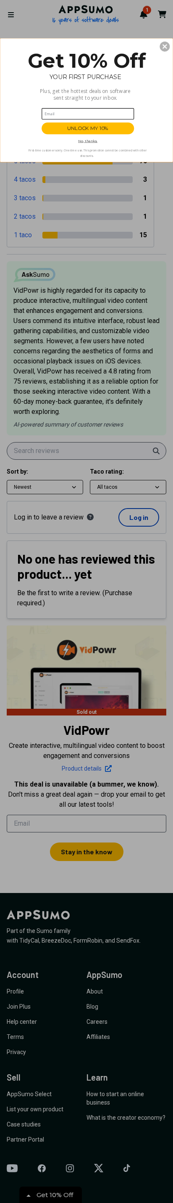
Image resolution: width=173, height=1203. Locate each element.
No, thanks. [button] (87, 140)
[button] (165, 46)
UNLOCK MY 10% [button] (87, 128)
